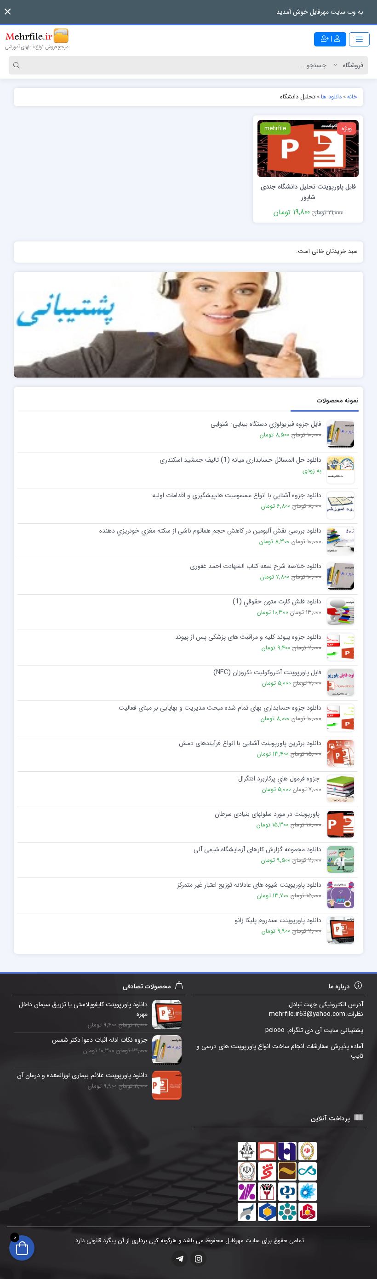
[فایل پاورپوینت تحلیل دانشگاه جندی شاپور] (308, 148)
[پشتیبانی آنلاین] (188, 324)
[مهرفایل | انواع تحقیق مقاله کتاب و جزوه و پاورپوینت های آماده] (37, 39)
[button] (8, 12)
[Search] (18, 65)
